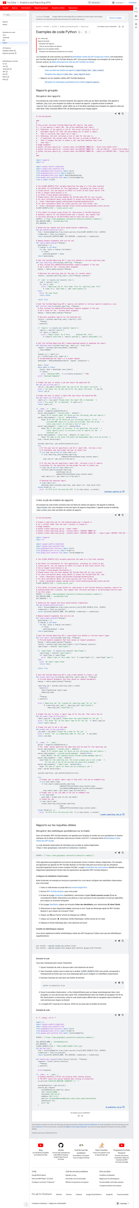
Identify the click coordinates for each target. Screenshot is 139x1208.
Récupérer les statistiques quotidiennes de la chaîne (65, 82)
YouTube (11, 2)
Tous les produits (122, 1194)
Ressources (73, 8)
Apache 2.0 (40, 1127)
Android (59, 1194)
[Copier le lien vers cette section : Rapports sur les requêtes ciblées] (78, 825)
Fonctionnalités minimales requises (111, 1182)
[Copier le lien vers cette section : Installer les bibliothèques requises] (66, 929)
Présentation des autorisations (96, 867)
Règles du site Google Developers (76, 1127)
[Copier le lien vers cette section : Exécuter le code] (51, 958)
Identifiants (53, 904)
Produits (46, 26)
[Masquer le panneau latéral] (26, 1204)
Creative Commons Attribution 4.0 (88, 1124)
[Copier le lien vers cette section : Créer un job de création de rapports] (75, 500)
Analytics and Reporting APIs (35, 2)
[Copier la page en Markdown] (86, 32)
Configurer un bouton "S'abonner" (43, 1182)
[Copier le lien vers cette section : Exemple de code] (52, 1010)
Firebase (79, 1194)
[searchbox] (15, 15)
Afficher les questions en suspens (77, 1182)
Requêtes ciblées (58, 8)
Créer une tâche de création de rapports (60, 70)
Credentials (59, 895)
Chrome (69, 1194)
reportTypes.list (83, 70)
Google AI (109, 1194)
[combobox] (98, 3)
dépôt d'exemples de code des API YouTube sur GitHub (73, 62)
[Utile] (119, 26)
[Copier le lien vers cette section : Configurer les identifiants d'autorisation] (70, 876)
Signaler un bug (71, 1175)
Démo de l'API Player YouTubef (42, 1179)
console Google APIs (79, 887)
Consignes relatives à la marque (110, 1186)
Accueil (5, 8)
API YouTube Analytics (55, 891)
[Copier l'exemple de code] (122, 113)
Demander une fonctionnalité (76, 1179)
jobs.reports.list (81, 74)
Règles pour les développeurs (109, 1179)
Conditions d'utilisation (107, 1175)
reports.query (92, 82)
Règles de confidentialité (57, 1203)
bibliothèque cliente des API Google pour (90, 57)
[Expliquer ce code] (115, 113)
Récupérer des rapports (54, 74)
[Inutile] (122, 26)
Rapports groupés (41, 8)
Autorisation (26, 8)
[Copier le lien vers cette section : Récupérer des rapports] (62, 96)
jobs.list (68, 74)
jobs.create (98, 70)
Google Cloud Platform (94, 1194)
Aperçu (14, 8)
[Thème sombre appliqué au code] (119, 113)
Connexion (132, 2)
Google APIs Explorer (39, 1175)
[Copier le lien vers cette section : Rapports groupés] (60, 90)
